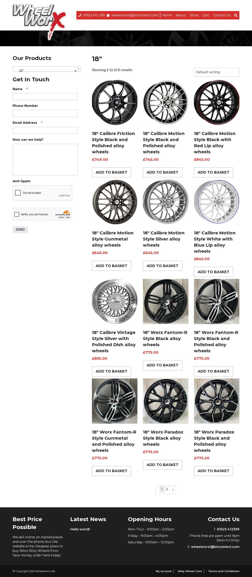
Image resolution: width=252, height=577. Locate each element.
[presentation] (42, 193)
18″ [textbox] (45, 71)
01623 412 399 (94, 15)
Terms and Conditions (223, 571)
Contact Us (221, 15)
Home (167, 15)
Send (20, 229)
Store (194, 15)
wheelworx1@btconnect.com (134, 15)
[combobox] (47, 69)
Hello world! (80, 529)
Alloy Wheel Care (190, 571)
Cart (205, 15)
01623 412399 (228, 529)
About (181, 15)
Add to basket (111, 172)
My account (164, 571)
